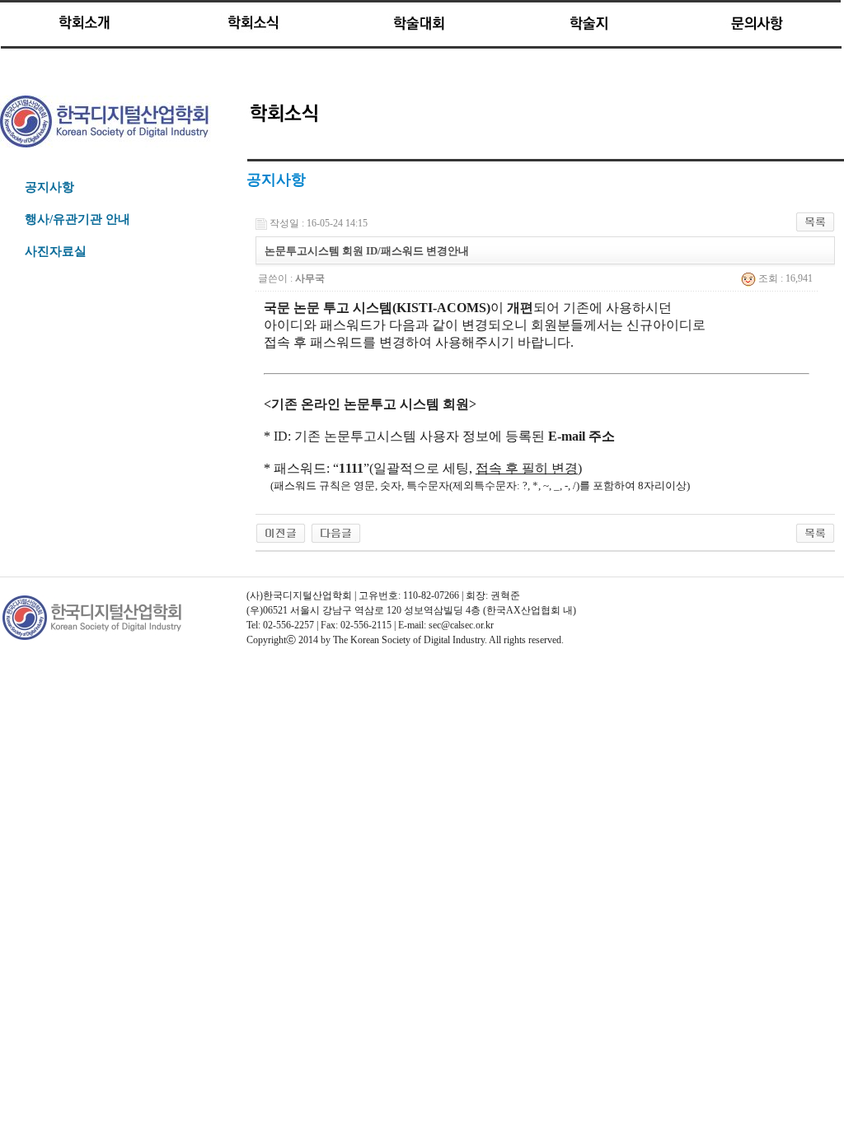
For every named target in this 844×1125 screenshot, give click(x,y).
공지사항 (49, 187)
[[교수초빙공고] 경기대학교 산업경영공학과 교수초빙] (281, 532)
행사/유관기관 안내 (77, 219)
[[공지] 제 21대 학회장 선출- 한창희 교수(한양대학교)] (336, 532)
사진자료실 (56, 251)
